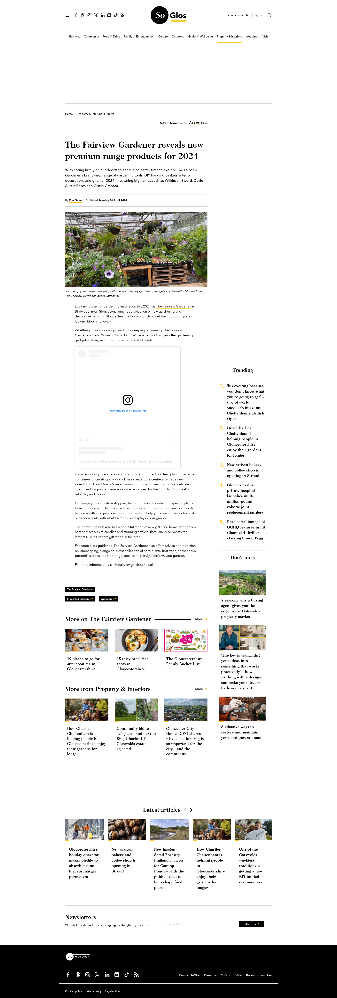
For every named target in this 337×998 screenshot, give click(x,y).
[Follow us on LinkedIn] (102, 15)
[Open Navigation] (67, 15)
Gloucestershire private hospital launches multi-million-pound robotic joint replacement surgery (245, 498)
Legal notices (112, 991)
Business (74, 36)
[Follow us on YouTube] (109, 15)
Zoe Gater (75, 200)
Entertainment (145, 36)
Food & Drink (111, 36)
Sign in (259, 15)
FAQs (238, 975)
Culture (163, 36)
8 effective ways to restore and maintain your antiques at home (241, 732)
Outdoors (178, 36)
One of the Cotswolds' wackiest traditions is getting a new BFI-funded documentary (251, 865)
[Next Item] (191, 810)
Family (128, 36)
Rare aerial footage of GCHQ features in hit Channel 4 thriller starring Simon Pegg (246, 529)
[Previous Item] (185, 810)
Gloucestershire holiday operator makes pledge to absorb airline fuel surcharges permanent (84, 863)
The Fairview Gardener (173, 306)
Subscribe (249, 924)
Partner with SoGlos (217, 975)
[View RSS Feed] (122, 15)
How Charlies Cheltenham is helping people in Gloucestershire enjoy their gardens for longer (244, 441)
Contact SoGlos (189, 975)
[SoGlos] (168, 15)
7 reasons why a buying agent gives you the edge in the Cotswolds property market (242, 608)
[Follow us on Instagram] (89, 15)
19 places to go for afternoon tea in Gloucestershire (83, 663)
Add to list (196, 122)
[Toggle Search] (269, 15)
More (199, 619)
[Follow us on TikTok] (116, 15)
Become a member (238, 15)
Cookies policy (73, 991)
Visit (265, 36)
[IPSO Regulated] (79, 956)
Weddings (252, 36)
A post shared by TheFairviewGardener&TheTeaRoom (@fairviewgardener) (127, 461)
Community (91, 36)
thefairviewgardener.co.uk (134, 564)
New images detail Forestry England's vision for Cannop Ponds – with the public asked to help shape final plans (169, 868)
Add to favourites (172, 123)
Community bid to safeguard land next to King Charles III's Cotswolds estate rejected (136, 738)
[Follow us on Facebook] (76, 15)
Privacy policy (93, 991)
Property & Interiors (229, 36)
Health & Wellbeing (200, 36)
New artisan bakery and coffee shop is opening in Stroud (244, 470)
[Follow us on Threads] (82, 15)
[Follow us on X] (96, 15)
